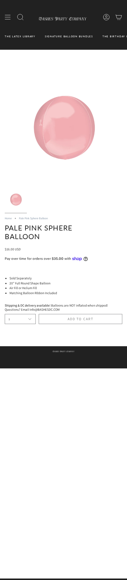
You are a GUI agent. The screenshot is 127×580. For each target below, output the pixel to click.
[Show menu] (8, 17)
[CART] (119, 17)
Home (8, 218)
